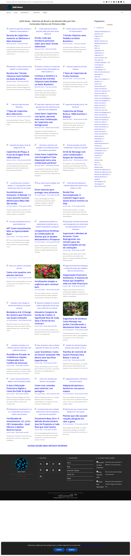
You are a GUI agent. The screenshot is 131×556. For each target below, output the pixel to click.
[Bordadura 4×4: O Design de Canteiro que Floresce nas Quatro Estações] (19, 308)
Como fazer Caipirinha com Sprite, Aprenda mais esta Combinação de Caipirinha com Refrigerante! (46, 119)
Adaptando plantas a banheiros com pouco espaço (73, 388)
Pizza (96, 162)
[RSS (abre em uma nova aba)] (123, 2)
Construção (98, 65)
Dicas (96, 77)
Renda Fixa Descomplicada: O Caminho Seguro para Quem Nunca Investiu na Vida (75, 198)
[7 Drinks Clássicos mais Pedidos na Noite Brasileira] (75, 31)
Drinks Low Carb (99, 131)
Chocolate (97, 60)
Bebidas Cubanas (99, 41)
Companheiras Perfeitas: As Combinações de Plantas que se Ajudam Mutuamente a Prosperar (47, 235)
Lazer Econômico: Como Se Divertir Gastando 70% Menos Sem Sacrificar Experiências (47, 356)
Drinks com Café (99, 93)
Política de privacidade (54, 493)
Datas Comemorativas (101, 72)
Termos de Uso (66, 493)
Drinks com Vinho (99, 122)
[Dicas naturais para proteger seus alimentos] (47, 185)
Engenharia (97, 141)
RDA (95, 165)
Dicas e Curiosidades (100, 79)
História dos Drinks (100, 148)
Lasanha (97, 155)
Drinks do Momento (100, 127)
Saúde (96, 179)
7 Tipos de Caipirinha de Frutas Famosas (75, 74)
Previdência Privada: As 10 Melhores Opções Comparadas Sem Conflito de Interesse (18, 358)
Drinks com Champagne (101, 98)
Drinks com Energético (101, 100)
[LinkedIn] (59, 464)
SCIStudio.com (66, 495)
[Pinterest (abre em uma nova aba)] (109, 2)
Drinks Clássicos (99, 86)
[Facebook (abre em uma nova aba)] (106, 2)
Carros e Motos (99, 58)
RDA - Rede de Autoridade (70, 498)
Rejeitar (71, 550)
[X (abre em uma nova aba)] (104, 2)
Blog (95, 46)
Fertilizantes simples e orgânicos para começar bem (47, 284)
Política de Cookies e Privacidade (92, 545)
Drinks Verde (98, 136)
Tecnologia (97, 184)
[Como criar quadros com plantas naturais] (19, 268)
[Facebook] (47, 464)
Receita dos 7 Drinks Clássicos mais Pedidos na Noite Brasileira (18, 76)
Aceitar (59, 550)
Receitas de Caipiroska (101, 174)
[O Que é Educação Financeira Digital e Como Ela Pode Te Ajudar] (19, 381)
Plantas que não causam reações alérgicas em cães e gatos (75, 418)
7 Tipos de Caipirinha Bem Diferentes (17, 112)
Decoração (97, 74)
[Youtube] (59, 470)
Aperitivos (97, 34)
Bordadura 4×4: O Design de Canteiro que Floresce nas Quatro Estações (19, 315)
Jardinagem (97, 153)
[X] (40, 464)
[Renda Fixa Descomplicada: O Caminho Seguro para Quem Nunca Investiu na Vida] (75, 188)
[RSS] (40, 476)
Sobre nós (70, 474)
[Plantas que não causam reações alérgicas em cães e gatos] (75, 412)
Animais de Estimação (101, 31)
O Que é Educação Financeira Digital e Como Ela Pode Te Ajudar (19, 388)
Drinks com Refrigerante (101, 112)
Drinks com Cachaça (100, 91)
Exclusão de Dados (78, 493)
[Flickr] (47, 470)
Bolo (95, 48)
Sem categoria (98, 181)
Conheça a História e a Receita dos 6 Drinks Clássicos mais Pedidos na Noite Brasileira (46, 80)
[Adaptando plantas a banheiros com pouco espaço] (75, 381)
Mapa (69, 478)
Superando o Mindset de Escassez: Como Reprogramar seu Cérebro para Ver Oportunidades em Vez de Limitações (75, 240)
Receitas (96, 167)
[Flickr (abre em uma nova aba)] (118, 2)
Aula (95, 39)
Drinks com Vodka (100, 124)
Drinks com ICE (99, 108)
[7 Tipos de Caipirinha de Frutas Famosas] (75, 69)
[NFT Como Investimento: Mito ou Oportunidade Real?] (19, 224)
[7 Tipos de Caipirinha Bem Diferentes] (19, 107)
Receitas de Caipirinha (101, 169)
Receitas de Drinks (100, 177)
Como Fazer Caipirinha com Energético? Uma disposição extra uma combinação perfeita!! (46, 158)
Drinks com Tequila (100, 119)
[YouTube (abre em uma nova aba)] (121, 2)
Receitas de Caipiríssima (101, 172)
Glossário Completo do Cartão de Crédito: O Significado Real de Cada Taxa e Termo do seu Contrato (47, 318)
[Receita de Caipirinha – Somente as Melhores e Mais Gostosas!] (19, 31)
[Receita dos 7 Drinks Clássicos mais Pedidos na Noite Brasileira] (19, 69)
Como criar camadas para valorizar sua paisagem (45, 388)
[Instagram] (53, 464)
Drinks (96, 84)
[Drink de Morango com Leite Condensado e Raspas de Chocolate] (75, 148)
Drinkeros (97, 81)
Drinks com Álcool (99, 89)
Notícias (96, 160)
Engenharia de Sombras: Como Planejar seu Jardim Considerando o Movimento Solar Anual (75, 323)
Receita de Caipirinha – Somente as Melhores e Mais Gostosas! (18, 38)
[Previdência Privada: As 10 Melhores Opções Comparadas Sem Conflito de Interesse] (19, 350)
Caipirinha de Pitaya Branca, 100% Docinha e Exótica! (75, 114)
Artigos (96, 36)
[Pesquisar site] (122, 13)
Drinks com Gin (99, 105)
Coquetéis (97, 67)
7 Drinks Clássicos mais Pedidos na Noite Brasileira (74, 38)
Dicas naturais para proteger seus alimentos (47, 191)
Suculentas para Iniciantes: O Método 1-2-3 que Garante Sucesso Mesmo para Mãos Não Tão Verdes (19, 198)
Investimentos (98, 150)
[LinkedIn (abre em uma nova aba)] (114, 2)
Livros (96, 158)
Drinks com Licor (99, 110)
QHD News (57, 495)
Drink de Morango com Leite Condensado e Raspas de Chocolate (74, 154)
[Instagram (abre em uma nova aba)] (111, 2)
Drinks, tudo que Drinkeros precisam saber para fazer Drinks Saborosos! (46, 42)
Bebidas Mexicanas (100, 43)
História (96, 146)
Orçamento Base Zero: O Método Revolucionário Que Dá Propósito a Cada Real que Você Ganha (47, 422)
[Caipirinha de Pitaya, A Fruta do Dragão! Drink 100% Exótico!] (19, 148)
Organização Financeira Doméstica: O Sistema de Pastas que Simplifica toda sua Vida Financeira (75, 279)
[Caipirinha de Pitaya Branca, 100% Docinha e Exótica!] (75, 107)
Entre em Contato (73, 470)
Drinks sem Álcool (99, 134)
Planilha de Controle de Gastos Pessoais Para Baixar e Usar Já (74, 354)
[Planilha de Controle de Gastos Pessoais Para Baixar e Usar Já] (75, 348)
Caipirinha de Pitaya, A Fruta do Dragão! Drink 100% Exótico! (18, 154)
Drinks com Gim (99, 103)
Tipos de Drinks (99, 186)
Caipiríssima (98, 53)
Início (69, 463)
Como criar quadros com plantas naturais (19, 274)
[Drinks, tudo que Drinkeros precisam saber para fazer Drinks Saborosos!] (47, 34)
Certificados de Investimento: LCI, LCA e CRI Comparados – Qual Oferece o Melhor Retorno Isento (19, 424)
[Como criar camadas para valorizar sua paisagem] (47, 381)
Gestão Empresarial (100, 143)
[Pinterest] (40, 470)
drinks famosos (99, 129)
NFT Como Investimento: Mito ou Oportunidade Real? (19, 231)
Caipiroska (97, 55)
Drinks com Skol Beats (101, 117)
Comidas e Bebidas (100, 62)
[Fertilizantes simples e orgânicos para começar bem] (47, 277)
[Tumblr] (53, 470)
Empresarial (98, 139)
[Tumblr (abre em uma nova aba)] (116, 2)
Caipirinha (97, 50)
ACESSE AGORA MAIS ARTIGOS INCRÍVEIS (47, 445)
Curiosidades (98, 69)
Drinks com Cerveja (100, 96)
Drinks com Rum (99, 115)
